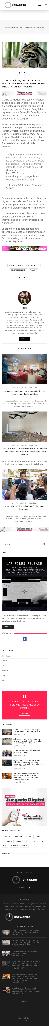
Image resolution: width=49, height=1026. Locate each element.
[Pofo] (15, 5)
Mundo (40, 27)
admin (32, 27)
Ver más (24, 339)
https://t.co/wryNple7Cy (27, 176)
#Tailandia (10, 170)
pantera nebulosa (32, 265)
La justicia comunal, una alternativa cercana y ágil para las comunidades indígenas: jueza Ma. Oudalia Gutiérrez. (25, 990)
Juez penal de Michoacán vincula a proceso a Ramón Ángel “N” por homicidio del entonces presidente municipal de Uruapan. (24, 977)
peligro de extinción (18, 270)
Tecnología (6, 656)
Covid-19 (35, 841)
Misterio (24, 846)
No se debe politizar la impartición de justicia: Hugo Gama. (24, 508)
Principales (6, 671)
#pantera (14, 154)
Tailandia (33, 270)
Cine (3, 675)
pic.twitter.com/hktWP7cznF (19, 179)
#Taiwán (39, 160)
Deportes (5, 661)
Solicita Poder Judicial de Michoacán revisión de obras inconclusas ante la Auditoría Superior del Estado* (24, 451)
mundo (20, 265)
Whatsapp (14, 846)
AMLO (5, 846)
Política (4, 666)
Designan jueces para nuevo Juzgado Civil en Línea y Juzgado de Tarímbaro (24, 392)
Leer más (7, 627)
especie (11, 265)
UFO (3, 685)
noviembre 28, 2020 (14, 27)
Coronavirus (7, 841)
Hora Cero (33, 388)
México (18, 841)
